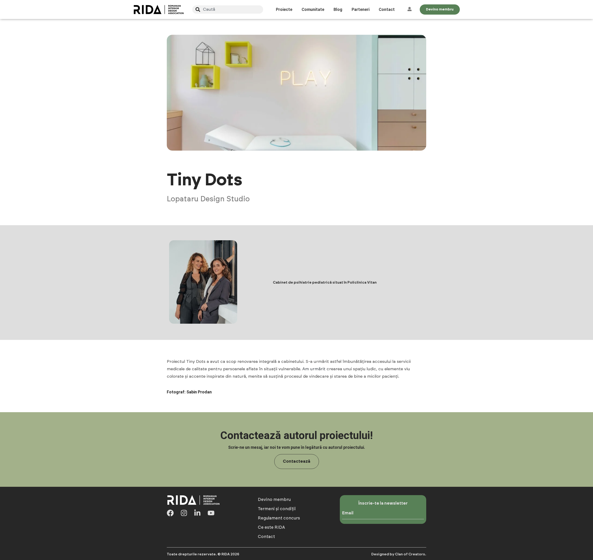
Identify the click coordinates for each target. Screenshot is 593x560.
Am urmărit (313, 369)
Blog (338, 9)
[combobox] (227, 9)
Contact (387, 9)
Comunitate (313, 9)
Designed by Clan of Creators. (398, 554)
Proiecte (284, 9)
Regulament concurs (279, 518)
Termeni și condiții (277, 509)
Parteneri (360, 9)
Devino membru (274, 500)
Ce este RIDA (271, 527)
